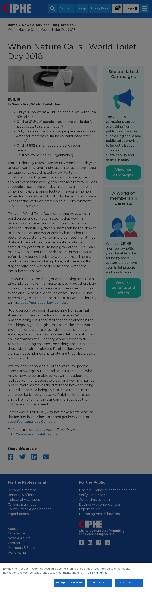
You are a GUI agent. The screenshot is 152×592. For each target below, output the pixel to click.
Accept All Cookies (69, 582)
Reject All (99, 582)
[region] (76, 577)
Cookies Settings (129, 582)
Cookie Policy (97, 572)
